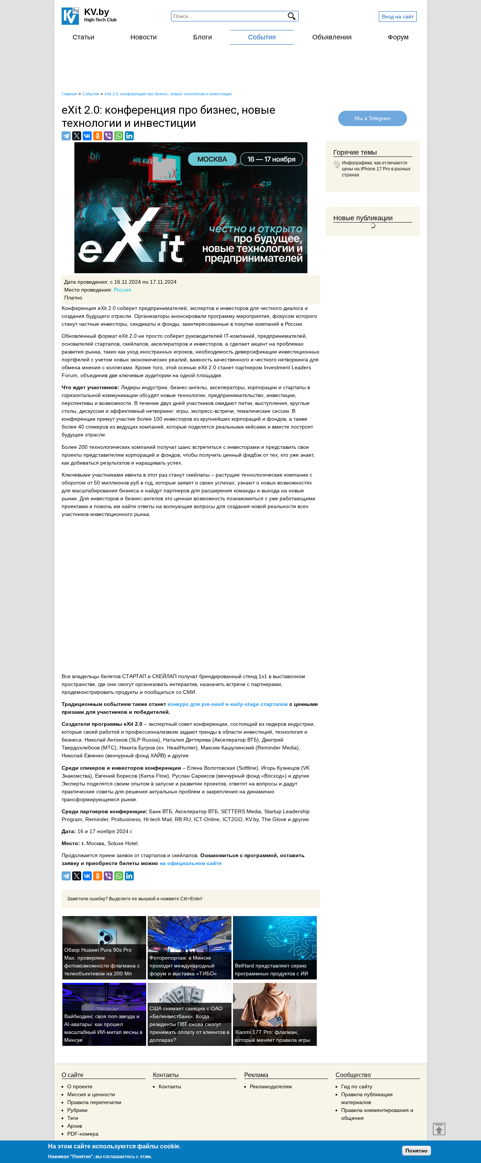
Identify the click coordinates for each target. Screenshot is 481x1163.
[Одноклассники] (97, 135)
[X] (76, 135)
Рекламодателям (271, 1086)
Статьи (83, 37)
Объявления (332, 37)
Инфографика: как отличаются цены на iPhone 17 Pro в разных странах (376, 169)
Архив (74, 1126)
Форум (398, 37)
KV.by (96, 12)
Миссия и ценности (91, 1094)
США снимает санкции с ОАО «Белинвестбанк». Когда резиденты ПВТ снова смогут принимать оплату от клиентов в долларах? (189, 1024)
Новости (143, 37)
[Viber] (108, 135)
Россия (122, 290)
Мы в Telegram (373, 118)
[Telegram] (66, 135)
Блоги (202, 37)
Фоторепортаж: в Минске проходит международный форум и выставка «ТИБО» (183, 965)
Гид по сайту (356, 1086)
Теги (72, 1118)
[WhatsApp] (118, 135)
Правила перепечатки (94, 1102)
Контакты (170, 1086)
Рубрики (77, 1110)
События (262, 37)
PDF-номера (82, 1134)
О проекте (79, 1086)
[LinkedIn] (129, 135)
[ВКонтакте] (87, 135)
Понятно (416, 1151)
